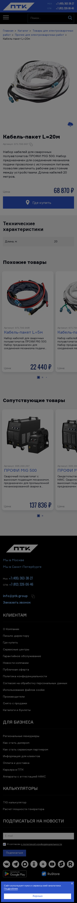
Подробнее (11, 889)
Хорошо (38, 896)
